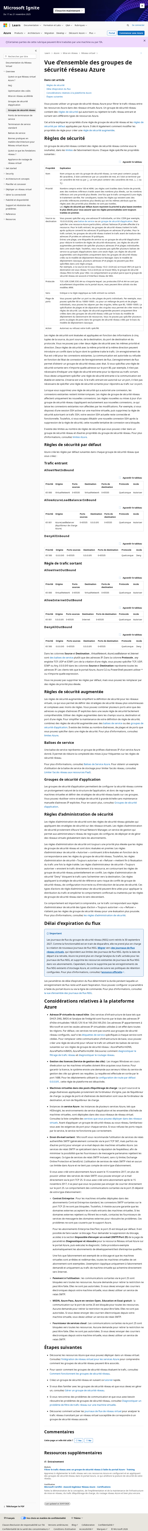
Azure (56, 53)
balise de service (86, 221)
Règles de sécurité (55, 85)
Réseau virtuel (88, 53)
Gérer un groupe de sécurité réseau (84, 1390)
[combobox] (19, 56)
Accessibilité (85, 1529)
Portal (112, 33)
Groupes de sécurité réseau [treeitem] (21, 110)
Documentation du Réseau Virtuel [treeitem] (19, 64)
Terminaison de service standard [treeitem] (19, 126)
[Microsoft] (5, 25)
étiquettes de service (93, 1034)
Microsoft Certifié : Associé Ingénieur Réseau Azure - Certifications (77, 1487)
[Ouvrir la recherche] (128, 25)
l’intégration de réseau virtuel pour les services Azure (90, 1359)
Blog (74, 1524)
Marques (101, 1529)
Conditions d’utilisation (65, 1529)
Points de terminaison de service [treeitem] (20, 117)
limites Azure (80, 437)
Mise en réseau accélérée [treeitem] (20, 96)
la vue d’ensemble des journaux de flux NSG (68, 993)
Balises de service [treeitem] (16, 133)
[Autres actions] (141, 53)
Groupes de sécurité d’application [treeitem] (18, 103)
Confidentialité (105, 1524)
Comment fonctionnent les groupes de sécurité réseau (80, 1373)
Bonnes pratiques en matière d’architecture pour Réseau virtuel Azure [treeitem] (21, 142)
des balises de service (61, 657)
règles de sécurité (68, 111)
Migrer (101, 947)
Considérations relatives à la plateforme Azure (69, 92)
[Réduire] (35, 50)
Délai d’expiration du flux (59, 89)
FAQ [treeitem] (10, 85)
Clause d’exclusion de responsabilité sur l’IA (23, 1524)
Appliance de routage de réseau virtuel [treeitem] (20, 161)
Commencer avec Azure (131, 33)
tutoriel (108, 1380)
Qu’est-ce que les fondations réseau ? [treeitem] (22, 152)
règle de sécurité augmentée (98, 130)
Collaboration (88, 1524)
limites (69, 150)
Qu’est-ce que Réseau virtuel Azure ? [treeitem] (22, 78)
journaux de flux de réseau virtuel (103, 1411)
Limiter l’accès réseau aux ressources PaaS (67, 772)
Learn (47, 53)
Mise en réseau (70, 53)
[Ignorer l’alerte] (142, 5)
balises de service (112, 723)
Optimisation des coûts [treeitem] (19, 90)
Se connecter (138, 25)
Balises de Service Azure (97, 764)
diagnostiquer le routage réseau (96, 1055)
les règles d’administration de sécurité (104, 915)
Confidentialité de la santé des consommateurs (25, 1529)
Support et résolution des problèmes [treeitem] (18, 207)
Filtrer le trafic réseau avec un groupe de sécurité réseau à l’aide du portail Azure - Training (89, 1469)
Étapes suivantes (55, 96)
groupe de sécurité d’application (117, 221)
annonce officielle (112, 972)
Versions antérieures (58, 1524)
